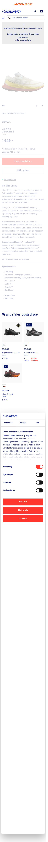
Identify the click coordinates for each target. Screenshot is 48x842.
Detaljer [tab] (23, 423)
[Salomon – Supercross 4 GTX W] (12, 341)
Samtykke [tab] (8, 423)
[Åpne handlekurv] (41, 11)
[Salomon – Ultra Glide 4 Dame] (12, 382)
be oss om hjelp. (25, 40)
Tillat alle (23, 502)
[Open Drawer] (3, 17)
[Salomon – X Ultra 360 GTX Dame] (34, 341)
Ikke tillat (23, 518)
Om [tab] (37, 423)
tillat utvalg (23, 510)
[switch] (39, 475)
